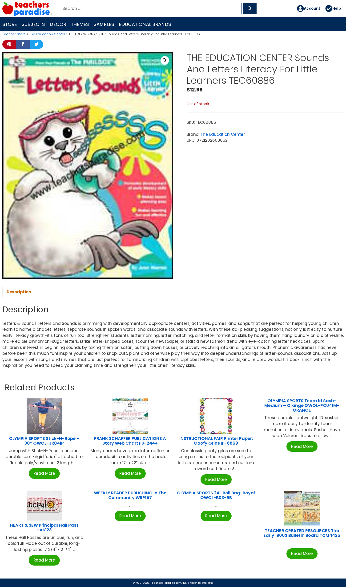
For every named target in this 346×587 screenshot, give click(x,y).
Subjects (33, 24)
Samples (104, 24)
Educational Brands (145, 24)
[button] (165, 60)
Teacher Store (14, 34)
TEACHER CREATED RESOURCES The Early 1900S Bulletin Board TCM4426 (301, 533)
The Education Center (47, 34)
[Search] (250, 8)
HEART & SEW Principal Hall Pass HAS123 (44, 527)
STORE (9, 24)
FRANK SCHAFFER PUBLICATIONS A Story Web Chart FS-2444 (130, 440)
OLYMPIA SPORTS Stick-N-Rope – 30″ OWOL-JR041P (44, 440)
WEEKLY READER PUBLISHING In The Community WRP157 (130, 495)
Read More (44, 473)
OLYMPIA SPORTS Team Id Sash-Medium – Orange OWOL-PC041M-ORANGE (302, 405)
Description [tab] (19, 292)
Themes (80, 24)
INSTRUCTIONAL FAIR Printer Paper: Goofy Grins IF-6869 (216, 440)
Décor (58, 24)
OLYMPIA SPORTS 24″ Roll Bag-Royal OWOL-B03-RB (216, 495)
